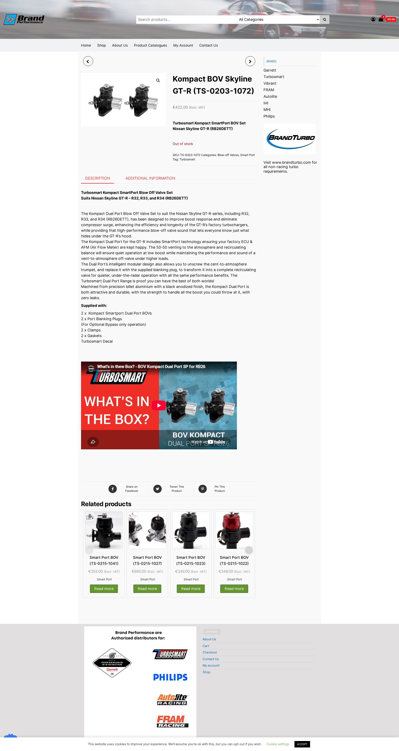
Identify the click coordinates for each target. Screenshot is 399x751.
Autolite (270, 96)
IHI (266, 103)
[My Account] (373, 19)
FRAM (269, 90)
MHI (267, 109)
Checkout (210, 652)
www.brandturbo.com (291, 162)
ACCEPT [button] (302, 744)
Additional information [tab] (150, 178)
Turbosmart (187, 159)
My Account (183, 45)
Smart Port (247, 155)
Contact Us (208, 45)
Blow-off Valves (228, 155)
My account (211, 665)
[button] (158, 80)
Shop (101, 45)
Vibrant (270, 83)
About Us (120, 45)
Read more (103, 588)
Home (86, 45)
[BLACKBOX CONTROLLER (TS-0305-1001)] (88, 61)
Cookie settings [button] (278, 744)
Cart (206, 646)
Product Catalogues (150, 45)
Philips (269, 116)
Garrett (270, 70)
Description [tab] (97, 178)
